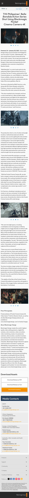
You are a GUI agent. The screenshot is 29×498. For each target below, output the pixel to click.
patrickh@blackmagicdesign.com (11, 433)
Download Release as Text (14, 384)
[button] (11, 45)
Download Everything (14, 389)
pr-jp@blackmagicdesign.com (10, 409)
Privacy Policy (15, 489)
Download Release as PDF (14, 380)
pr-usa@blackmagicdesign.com (11, 445)
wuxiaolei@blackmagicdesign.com (11, 421)
